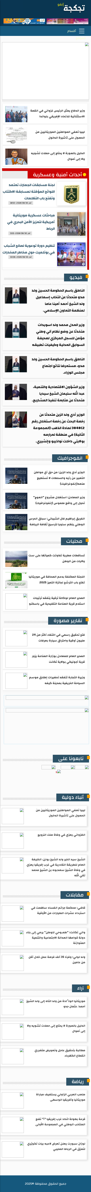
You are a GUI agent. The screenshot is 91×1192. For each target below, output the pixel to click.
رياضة (78, 1081)
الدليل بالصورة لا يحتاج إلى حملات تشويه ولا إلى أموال (58, 156)
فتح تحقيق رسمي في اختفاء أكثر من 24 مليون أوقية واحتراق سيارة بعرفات (58, 637)
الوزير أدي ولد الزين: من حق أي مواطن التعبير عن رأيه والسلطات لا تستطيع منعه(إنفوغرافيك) (59, 478)
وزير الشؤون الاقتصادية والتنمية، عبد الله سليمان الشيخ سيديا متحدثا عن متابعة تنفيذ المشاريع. (58, 394)
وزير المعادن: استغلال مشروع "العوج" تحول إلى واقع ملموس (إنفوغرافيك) (59, 500)
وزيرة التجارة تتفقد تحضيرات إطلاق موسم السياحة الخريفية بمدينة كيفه (57, 680)
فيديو (75, 277)
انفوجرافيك (69, 458)
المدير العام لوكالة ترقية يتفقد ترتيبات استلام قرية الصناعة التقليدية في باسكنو (57, 600)
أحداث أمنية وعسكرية (57, 174)
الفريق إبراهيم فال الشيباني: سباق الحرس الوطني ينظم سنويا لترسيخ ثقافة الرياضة (57, 521)
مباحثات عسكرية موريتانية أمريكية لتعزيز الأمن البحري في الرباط (31, 222)
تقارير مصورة (67, 620)
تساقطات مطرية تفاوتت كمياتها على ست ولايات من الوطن (56, 558)
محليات (74, 541)
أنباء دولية (73, 797)
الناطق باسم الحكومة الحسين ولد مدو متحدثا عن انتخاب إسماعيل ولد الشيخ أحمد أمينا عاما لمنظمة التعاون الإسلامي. (58, 300)
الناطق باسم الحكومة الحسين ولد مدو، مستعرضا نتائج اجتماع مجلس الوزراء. (58, 366)
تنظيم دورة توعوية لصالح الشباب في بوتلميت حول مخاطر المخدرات (28, 249)
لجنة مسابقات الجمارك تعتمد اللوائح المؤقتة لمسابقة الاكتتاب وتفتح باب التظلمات (29, 192)
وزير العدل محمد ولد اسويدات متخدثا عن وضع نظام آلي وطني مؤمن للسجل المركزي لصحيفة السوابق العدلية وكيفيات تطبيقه (58, 335)
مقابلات (75, 895)
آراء (80, 988)
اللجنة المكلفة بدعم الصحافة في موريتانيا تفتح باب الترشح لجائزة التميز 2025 (57, 579)
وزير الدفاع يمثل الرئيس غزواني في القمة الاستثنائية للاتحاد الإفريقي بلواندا (57, 113)
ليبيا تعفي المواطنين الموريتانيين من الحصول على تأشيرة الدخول (60, 134)
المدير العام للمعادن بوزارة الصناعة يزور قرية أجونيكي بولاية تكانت (58, 659)
